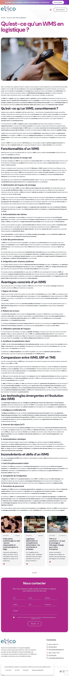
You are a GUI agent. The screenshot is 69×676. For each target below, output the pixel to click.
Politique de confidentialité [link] (37, 670)
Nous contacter (60, 9)
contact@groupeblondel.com (56, 649)
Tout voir (34, 572)
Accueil (3, 17)
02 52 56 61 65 (52, 655)
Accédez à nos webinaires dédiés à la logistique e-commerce (27, 2)
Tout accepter (8, 670)
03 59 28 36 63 (53, 647)
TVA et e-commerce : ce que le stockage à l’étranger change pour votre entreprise (57, 544)
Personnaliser (26, 670)
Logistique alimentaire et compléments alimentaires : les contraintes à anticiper (33, 544)
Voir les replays (58, 2)
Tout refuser (17, 670)
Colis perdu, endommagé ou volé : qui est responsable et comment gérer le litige (11, 544)
